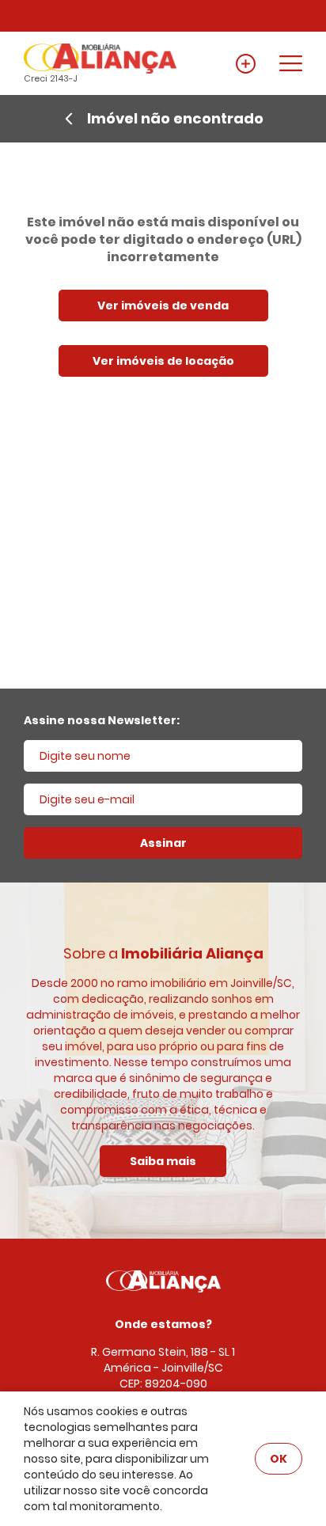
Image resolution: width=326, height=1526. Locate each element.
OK (278, 1459)
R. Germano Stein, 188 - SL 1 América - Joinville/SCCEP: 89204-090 (163, 1367)
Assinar (163, 843)
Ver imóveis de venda (163, 305)
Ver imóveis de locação (163, 361)
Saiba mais (163, 1161)
